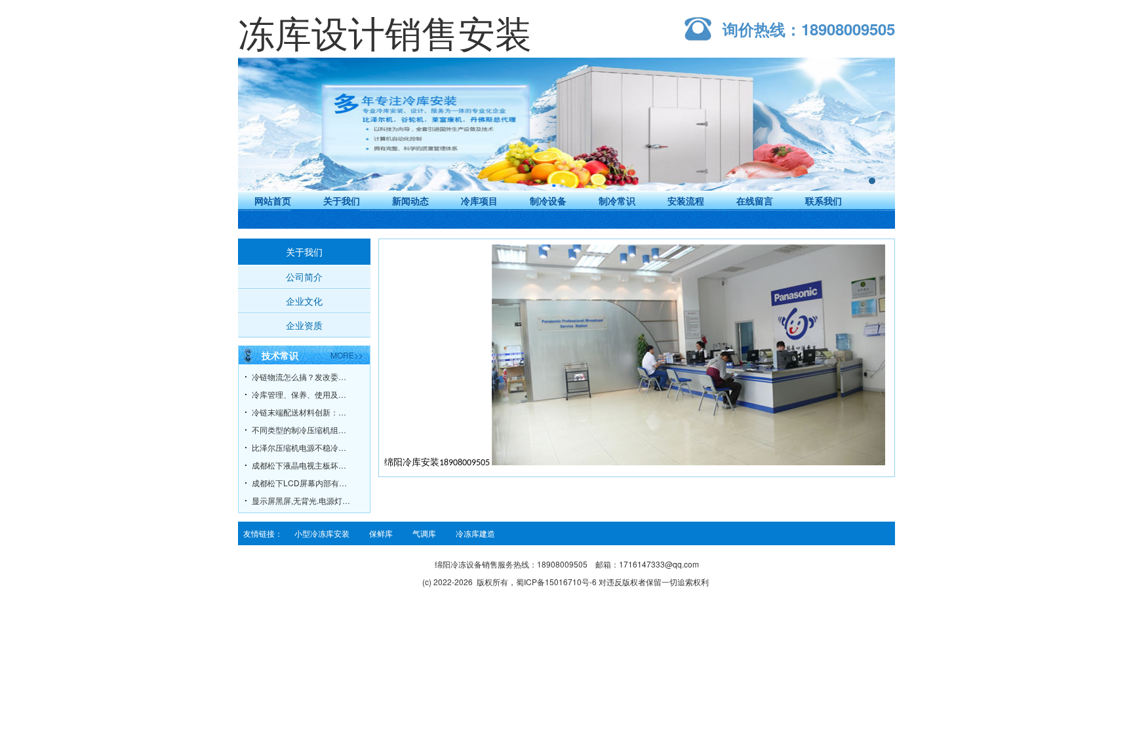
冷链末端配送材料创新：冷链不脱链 (301, 411)
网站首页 (272, 200)
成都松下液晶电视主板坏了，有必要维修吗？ (301, 465)
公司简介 (304, 276)
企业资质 (304, 325)
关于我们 (341, 200)
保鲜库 (381, 533)
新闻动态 (410, 200)
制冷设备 (548, 200)
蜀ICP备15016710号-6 (556, 581)
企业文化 (304, 300)
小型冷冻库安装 (321, 533)
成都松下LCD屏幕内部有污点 (301, 482)
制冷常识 (617, 200)
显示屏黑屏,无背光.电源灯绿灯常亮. (301, 500)
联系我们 (823, 200)
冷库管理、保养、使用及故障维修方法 (301, 394)
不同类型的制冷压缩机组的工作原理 (301, 429)
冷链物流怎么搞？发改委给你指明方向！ (301, 376)
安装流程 (685, 200)
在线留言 (754, 200)
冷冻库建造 (475, 533)
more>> (346, 354)
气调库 (424, 533)
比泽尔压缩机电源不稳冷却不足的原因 (301, 447)
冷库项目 (479, 200)
